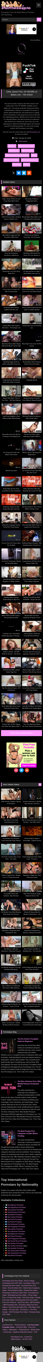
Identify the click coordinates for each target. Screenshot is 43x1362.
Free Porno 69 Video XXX (18, 1307)
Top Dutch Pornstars (14, 1219)
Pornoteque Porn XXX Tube (12, 1283)
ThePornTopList (20, 1325)
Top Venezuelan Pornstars (16, 1250)
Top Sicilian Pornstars (15, 1246)
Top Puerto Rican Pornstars (17, 1241)
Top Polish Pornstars (14, 1236)
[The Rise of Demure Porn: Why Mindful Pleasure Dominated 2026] (8, 1095)
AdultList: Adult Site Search (22, 1332)
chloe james (23, 141)
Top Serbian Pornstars (15, 1243)
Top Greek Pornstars (14, 1222)
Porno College (29, 1281)
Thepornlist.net (24, 1329)
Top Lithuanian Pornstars (16, 1231)
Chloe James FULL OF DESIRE (18, 155)
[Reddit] (27, 770)
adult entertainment (27, 146)
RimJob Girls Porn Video (11, 1285)
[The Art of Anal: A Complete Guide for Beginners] (8, 1053)
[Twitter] (21, 770)
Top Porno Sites (23, 1302)
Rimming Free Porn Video (17, 1295)
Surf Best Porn (7, 1325)
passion (17, 164)
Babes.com (14, 150)
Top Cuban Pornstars (14, 1217)
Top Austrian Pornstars (15, 1210)
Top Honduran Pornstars (16, 1224)
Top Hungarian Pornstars (16, 1226)
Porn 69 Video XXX (15, 1288)
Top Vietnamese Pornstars (16, 1253)
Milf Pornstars (35, 1302)
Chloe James (28, 150)
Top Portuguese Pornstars (16, 1238)
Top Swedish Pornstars (15, 1248)
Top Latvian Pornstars (15, 1229)
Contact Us (28, 1337)
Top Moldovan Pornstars (16, 1234)
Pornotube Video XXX (31, 1283)
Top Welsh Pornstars (14, 1255)
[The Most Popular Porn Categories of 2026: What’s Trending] (8, 1145)
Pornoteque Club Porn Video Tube (14, 1293)
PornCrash (7, 1332)
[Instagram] (16, 770)
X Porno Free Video (14, 1297)
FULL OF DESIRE (12, 160)
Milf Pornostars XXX (10, 1305)
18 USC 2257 (27, 1339)
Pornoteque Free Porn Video (12, 1281)
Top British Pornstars (14, 1214)
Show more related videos (21, 733)
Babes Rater (35, 1329)
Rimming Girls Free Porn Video (26, 1300)
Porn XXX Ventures (9, 1302)
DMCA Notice (16, 1339)
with (27, 164)
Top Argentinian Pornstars (16, 1207)
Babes (13, 146)
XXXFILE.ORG (21, 1327)
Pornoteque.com (35, 132)
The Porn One (14, 1309)
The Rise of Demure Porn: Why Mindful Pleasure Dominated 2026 (29, 1084)
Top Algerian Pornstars (15, 1205)
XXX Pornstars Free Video (18, 1312)
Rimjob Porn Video (30, 1290)
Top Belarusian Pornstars (16, 1212)
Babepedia (13, 1329)
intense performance (30, 160)
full (35, 155)
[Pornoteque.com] (17, 6)
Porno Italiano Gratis (15, 1290)
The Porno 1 (24, 1309)
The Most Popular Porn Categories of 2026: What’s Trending (28, 1133)
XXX (35, 1332)
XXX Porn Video (28, 1297)
